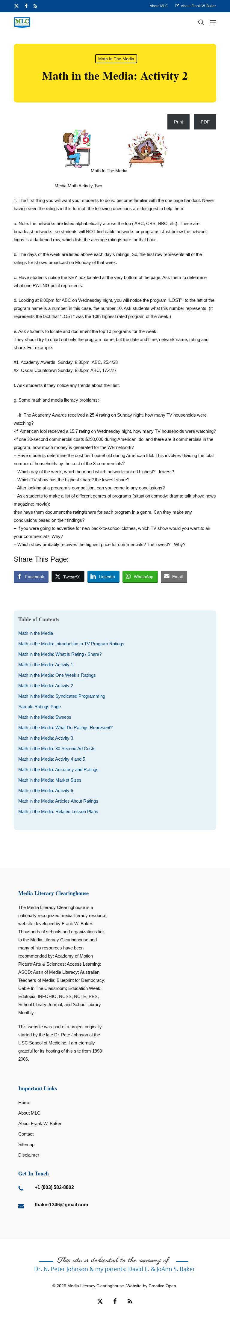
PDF (205, 121)
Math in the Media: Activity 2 (45, 685)
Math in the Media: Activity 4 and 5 (51, 759)
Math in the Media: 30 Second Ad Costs (57, 748)
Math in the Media (35, 633)
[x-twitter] (16, 6)
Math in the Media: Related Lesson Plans (58, 811)
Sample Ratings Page (39, 706)
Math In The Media (116, 58)
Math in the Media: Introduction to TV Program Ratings (71, 643)
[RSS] (35, 6)
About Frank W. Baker (39, 1123)
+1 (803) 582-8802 (54, 1187)
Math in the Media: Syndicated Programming (61, 696)
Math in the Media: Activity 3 (45, 738)
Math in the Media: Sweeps (44, 717)
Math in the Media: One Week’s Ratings (57, 675)
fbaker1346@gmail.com (61, 1204)
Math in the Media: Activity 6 (45, 790)
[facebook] (26, 6)
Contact (26, 1133)
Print (178, 121)
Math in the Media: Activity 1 (45, 664)
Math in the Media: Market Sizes (49, 780)
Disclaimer (28, 1154)
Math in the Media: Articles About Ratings (58, 801)
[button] (213, 22)
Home (24, 1102)
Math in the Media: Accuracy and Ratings (58, 769)
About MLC (29, 1113)
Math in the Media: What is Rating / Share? (60, 654)
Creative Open (162, 1285)
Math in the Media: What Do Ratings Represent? (65, 727)
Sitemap (26, 1144)
